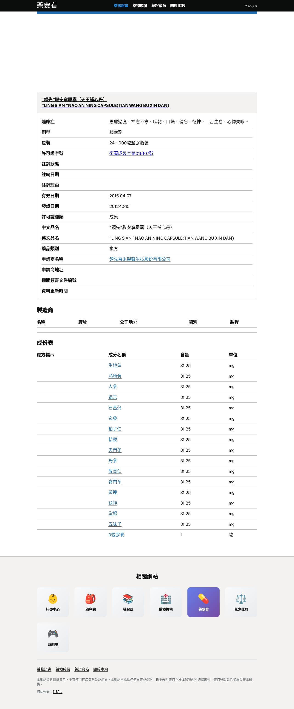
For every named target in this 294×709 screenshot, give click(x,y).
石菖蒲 (115, 407)
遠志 (112, 397)
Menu (249, 6)
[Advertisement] (147, 48)
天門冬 (115, 450)
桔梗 (112, 439)
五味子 (115, 524)
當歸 (112, 513)
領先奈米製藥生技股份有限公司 (139, 259)
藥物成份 (140, 5)
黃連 (112, 492)
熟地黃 (115, 376)
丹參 (112, 460)
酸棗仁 (115, 471)
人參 (112, 386)
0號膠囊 (116, 534)
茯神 (112, 503)
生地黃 (115, 365)
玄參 (112, 418)
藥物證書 (121, 5)
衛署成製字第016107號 (131, 153)
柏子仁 (115, 429)
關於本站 (177, 5)
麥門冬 (115, 482)
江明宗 (57, 692)
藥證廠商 (158, 5)
